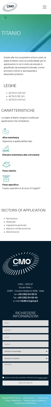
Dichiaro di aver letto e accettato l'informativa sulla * (26, 378)
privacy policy (42, 378)
